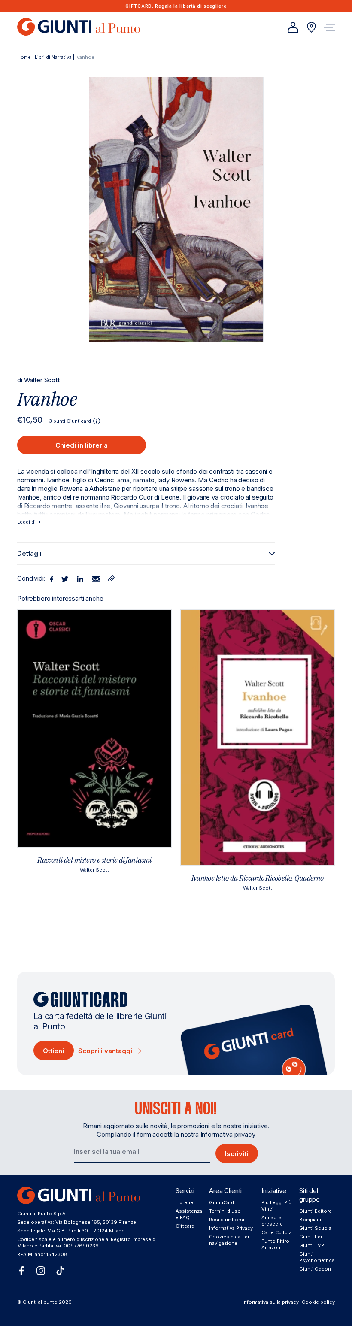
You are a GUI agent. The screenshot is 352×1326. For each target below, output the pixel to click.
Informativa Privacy (231, 1228)
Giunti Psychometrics (317, 1257)
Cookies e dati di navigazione (229, 1240)
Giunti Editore (315, 1211)
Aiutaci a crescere (272, 1220)
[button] (329, 27)
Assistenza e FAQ (189, 1214)
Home (24, 57)
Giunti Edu (311, 1237)
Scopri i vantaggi (106, 1051)
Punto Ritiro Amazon (275, 1244)
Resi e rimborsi (226, 1220)
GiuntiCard (221, 1202)
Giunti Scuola (315, 1228)
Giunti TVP (311, 1245)
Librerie (184, 1202)
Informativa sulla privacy (271, 1302)
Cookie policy (318, 1302)
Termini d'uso (225, 1211)
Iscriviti (236, 1154)
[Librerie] (311, 27)
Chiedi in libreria (81, 445)
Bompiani (310, 1220)
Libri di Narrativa (53, 57)
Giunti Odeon (315, 1269)
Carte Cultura (276, 1232)
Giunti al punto (40, 1302)
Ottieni (53, 1051)
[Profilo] (293, 27)
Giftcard (185, 1226)
